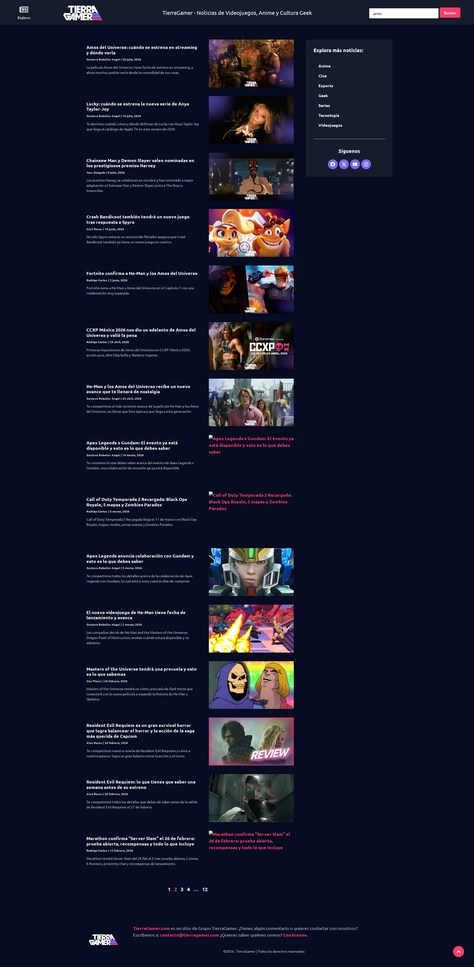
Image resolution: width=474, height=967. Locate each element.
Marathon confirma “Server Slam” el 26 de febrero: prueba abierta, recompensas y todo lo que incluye (140, 840)
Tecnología (328, 115)
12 (205, 889)
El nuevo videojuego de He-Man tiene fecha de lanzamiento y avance (136, 614)
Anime (324, 65)
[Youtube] (355, 164)
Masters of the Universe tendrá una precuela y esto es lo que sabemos (141, 671)
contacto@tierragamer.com (189, 935)
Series (324, 105)
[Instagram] (366, 164)
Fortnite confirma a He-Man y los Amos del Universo (142, 273)
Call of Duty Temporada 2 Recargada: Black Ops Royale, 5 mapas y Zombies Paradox (136, 501)
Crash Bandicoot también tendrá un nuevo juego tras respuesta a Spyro (138, 219)
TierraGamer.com (151, 928)
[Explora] (24, 9)
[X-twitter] (344, 164)
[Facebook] (333, 164)
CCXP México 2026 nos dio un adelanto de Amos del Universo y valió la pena (141, 332)
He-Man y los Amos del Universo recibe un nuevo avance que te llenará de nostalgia (138, 388)
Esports (325, 85)
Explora (24, 17)
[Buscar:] (404, 13)
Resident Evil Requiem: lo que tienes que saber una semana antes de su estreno (141, 784)
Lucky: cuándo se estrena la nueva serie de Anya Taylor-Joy (137, 106)
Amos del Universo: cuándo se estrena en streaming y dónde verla (141, 49)
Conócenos (295, 935)
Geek (323, 95)
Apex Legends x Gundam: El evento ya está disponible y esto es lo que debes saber (132, 445)
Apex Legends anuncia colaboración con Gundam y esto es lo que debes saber (140, 558)
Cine (322, 75)
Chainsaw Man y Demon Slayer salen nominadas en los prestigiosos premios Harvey (140, 162)
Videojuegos (330, 125)
